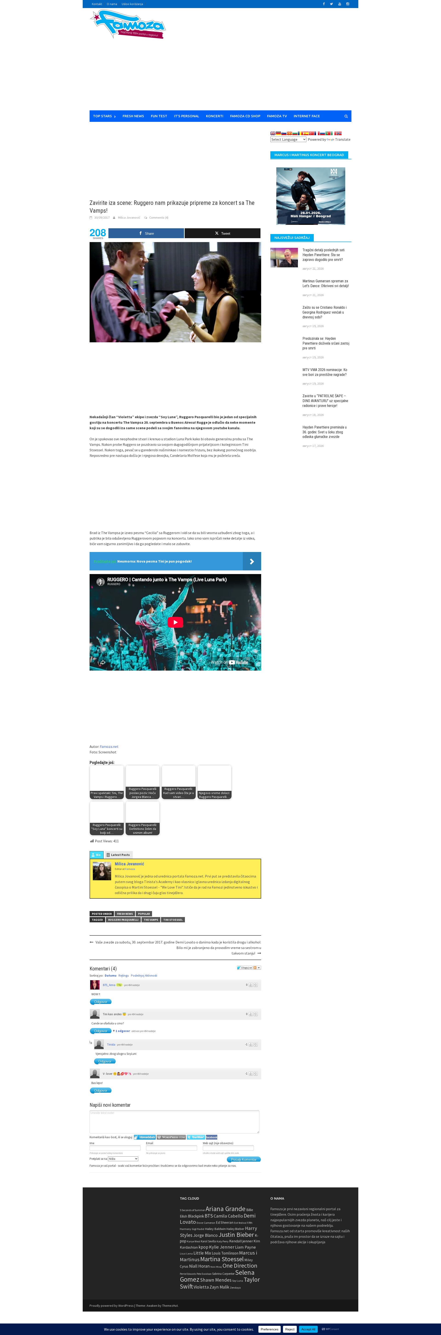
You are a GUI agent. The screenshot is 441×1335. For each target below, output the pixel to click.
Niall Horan (199, 1266)
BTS (209, 1215)
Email (149, 1143)
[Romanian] (300, 133)
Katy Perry (223, 1241)
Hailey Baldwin (215, 1228)
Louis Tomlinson (225, 1253)
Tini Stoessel (173, 919)
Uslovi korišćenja (132, 4)
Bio (98, 855)
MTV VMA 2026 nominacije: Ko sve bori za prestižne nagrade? (324, 372)
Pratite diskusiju (257, 968)
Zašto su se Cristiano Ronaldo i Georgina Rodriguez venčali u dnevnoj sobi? (324, 312)
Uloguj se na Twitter (196, 1137)
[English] (272, 133)
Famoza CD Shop (245, 116)
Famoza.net (109, 746)
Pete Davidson (204, 1273)
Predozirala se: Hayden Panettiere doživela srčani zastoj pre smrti (325, 343)
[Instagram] (108, 884)
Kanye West (193, 1241)
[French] (316, 133)
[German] (278, 133)
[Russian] (322, 133)
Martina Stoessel (222, 1259)
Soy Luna (237, 1280)
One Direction (240, 1265)
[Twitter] (96, 884)
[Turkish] (311, 133)
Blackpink (196, 1216)
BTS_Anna (109, 985)
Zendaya (235, 1287)
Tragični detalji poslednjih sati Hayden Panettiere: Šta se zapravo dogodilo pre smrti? (323, 255)
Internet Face (307, 116)
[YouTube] (102, 890)
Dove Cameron (206, 1222)
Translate (343, 139)
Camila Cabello (228, 1216)
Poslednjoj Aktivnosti (144, 976)
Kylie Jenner (221, 1247)
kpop (203, 1247)
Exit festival (240, 1222)
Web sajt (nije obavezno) (218, 1143)
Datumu (110, 976)
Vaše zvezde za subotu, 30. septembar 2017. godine (135, 942)
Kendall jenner (241, 1241)
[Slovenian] (283, 133)
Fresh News (133, 116)
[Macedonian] (289, 133)
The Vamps (151, 919)
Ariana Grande (226, 1208)
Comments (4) (158, 217)
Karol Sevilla (208, 1241)
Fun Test (159, 116)
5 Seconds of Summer (192, 1210)
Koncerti (214, 116)
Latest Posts (120, 855)
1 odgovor (123, 1031)
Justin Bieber (236, 1234)
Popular (144, 913)
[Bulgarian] (294, 133)
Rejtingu (124, 976)
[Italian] (333, 133)
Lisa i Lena (186, 1253)
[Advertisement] (263, 62)
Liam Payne (245, 1247)
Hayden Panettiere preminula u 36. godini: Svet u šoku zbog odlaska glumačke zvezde (324, 432)
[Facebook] (102, 884)
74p (119, 984)
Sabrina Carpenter (223, 1274)
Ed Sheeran (224, 1222)
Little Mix (202, 1253)
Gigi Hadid (198, 1229)
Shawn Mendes (216, 1280)
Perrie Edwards (188, 1273)
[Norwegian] (339, 133)
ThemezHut (170, 1306)
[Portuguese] (328, 133)
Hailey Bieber (235, 1229)
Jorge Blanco (205, 1235)
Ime (92, 1143)
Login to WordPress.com (171, 1137)
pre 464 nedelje (132, 985)
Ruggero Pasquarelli (123, 919)
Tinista (111, 1044)
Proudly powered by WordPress (112, 1306)
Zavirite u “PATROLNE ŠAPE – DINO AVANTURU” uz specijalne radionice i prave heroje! (325, 401)
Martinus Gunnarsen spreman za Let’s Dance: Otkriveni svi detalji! (325, 283)
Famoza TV (277, 116)
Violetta (201, 1287)
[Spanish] (305, 133)
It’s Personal (186, 116)
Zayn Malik (219, 1287)
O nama (112, 4)
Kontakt (97, 4)
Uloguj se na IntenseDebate (145, 1137)
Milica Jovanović (129, 217)
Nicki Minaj (216, 1266)
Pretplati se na (99, 1159)
